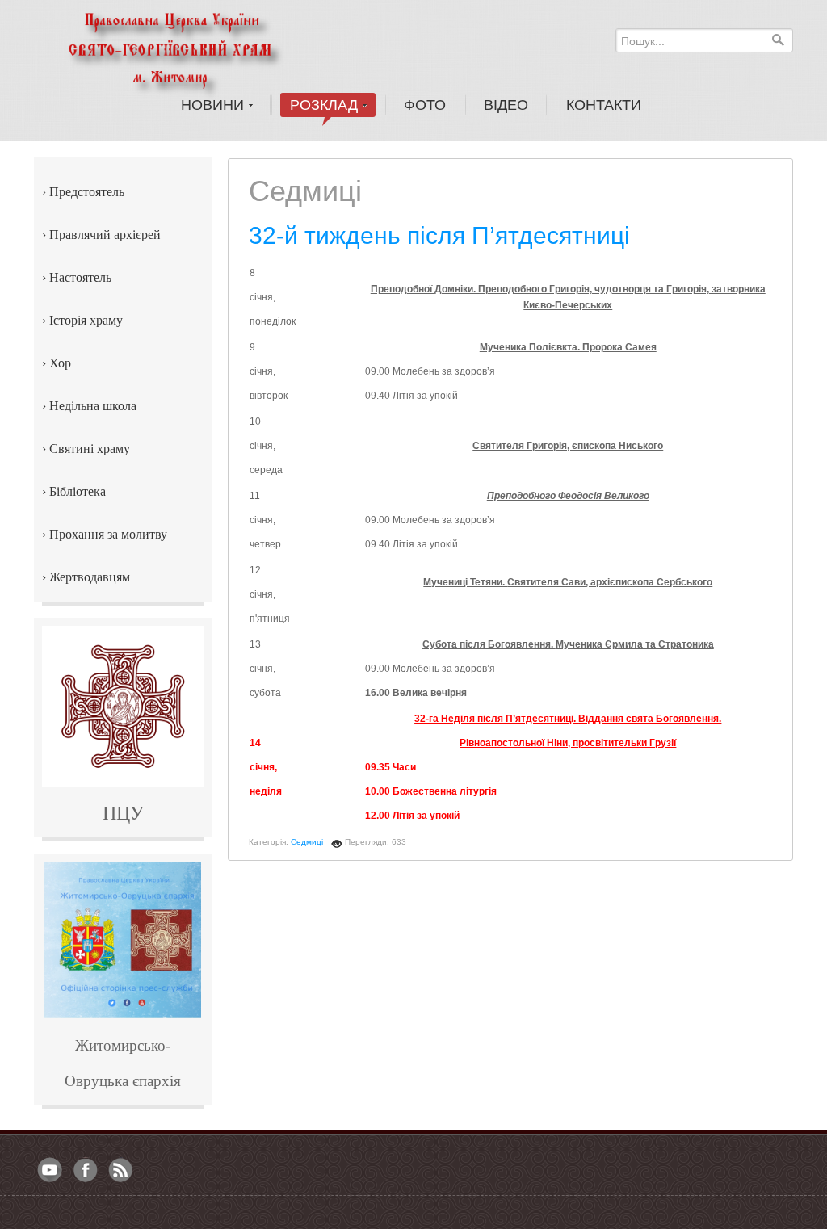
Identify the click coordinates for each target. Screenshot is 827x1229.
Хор (60, 363)
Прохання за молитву (108, 534)
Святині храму (89, 448)
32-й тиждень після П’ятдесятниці (439, 235)
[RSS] (121, 1171)
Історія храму (86, 320)
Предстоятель (86, 192)
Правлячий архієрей (105, 234)
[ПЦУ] (123, 706)
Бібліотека (77, 491)
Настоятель (80, 277)
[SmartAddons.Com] (190, 47)
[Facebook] (85, 1171)
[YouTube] (50, 1171)
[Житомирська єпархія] (123, 940)
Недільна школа (92, 406)
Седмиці (307, 841)
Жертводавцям (89, 577)
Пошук (777, 39)
